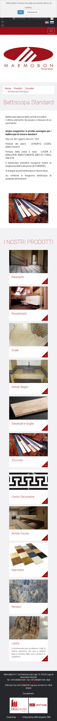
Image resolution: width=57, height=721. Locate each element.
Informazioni (32, 12)
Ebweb (19, 717)
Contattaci (21, 18)
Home (8, 88)
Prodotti (18, 88)
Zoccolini (29, 88)
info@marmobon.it (28, 682)
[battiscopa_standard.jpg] (28, 205)
